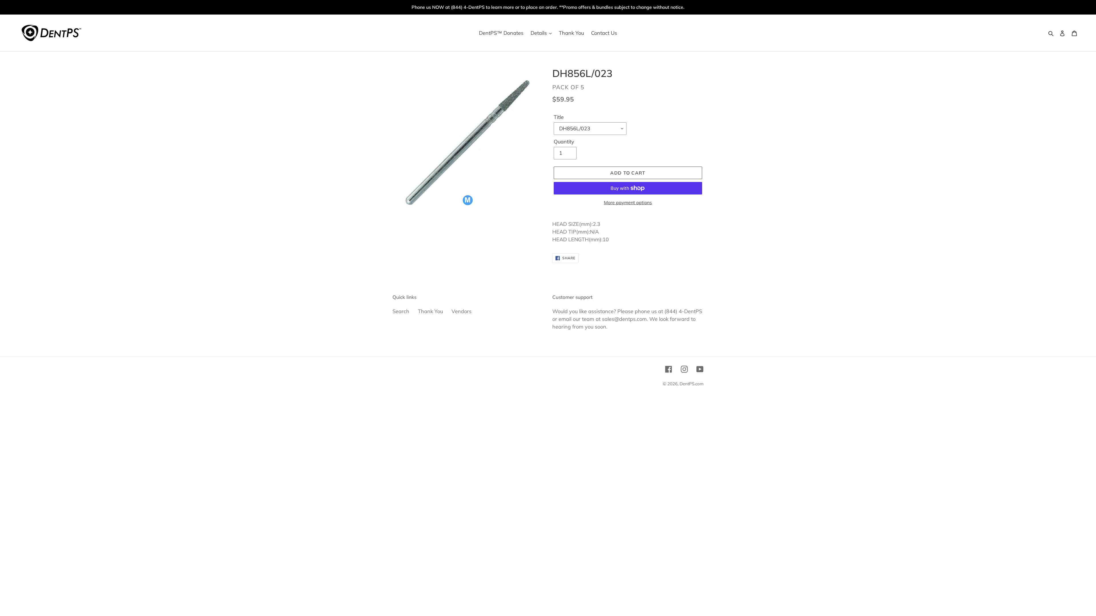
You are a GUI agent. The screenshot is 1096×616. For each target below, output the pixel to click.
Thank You (430, 311)
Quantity (564, 141)
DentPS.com (692, 383)
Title (559, 117)
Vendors (462, 311)
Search (400, 311)
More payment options (628, 202)
